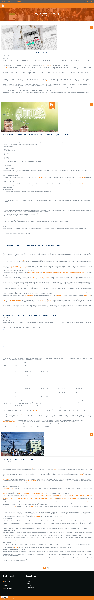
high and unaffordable (47, 65)
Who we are (60, 5)
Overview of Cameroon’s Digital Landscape (18, 459)
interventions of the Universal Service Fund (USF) (12, 421)
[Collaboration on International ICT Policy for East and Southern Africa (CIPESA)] (3, 5)
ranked (11, 409)
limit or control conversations (42, 80)
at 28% (53, 60)
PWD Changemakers (30, 587)
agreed (11, 405)
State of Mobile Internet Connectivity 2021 (17, 63)
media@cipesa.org (8, 588)
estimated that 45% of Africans (77, 75)
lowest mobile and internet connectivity (39, 410)
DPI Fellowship (28, 585)
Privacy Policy (76, 598)
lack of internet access (8, 87)
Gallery (86, 598)
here (10, 96)
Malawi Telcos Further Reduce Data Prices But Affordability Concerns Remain (30, 315)
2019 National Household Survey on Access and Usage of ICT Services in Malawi (25, 414)
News (81, 5)
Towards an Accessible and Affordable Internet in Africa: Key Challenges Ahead (31, 53)
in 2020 (60, 60)
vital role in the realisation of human (60, 89)
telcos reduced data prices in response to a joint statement (54, 400)
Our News (90, 598)
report (84, 425)
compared (76, 416)
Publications (75, 5)
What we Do (67, 5)
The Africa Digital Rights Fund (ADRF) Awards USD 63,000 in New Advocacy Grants (31, 246)
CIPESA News (28, 581)
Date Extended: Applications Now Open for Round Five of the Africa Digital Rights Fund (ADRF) (36, 135)
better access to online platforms (84, 87)
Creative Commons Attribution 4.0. (44, 598)
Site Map (82, 598)
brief (6, 67)
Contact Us (87, 5)
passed (42, 73)
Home (53, 5)
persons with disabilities (30, 61)
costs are (39, 73)
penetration (56, 60)
